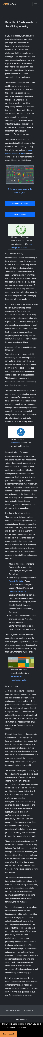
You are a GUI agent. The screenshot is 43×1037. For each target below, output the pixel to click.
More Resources (22, 1020)
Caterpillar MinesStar (18, 591)
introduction (15, 443)
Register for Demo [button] (20, 203)
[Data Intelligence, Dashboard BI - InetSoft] (9, 4)
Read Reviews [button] (20, 214)
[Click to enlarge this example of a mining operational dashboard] (20, 174)
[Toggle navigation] (35, 4)
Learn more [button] (21, 1027)
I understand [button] (8, 1034)
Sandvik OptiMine (16, 581)
